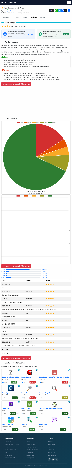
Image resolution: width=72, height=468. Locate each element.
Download (15, 17)
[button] (2, 2)
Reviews (34, 17)
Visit (67, 34)
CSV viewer (30, 452)
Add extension (31, 455)
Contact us (51, 449)
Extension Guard (10, 447)
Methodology (51, 444)
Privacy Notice (52, 455)
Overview (6, 17)
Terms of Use (51, 452)
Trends (42, 17)
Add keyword (30, 457)
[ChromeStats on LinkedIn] (49, 459)
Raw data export (10, 457)
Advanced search (31, 444)
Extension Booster (10, 449)
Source (25, 17)
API (6, 452)
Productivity (19, 11)
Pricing (28, 441)
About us (50, 441)
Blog (49, 447)
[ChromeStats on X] (56, 459)
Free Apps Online (8, 11)
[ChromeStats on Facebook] (53, 459)
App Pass (8, 441)
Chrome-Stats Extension (12, 444)
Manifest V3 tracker (32, 449)
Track (31, 34)
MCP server (8, 455)
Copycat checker (31, 447)
